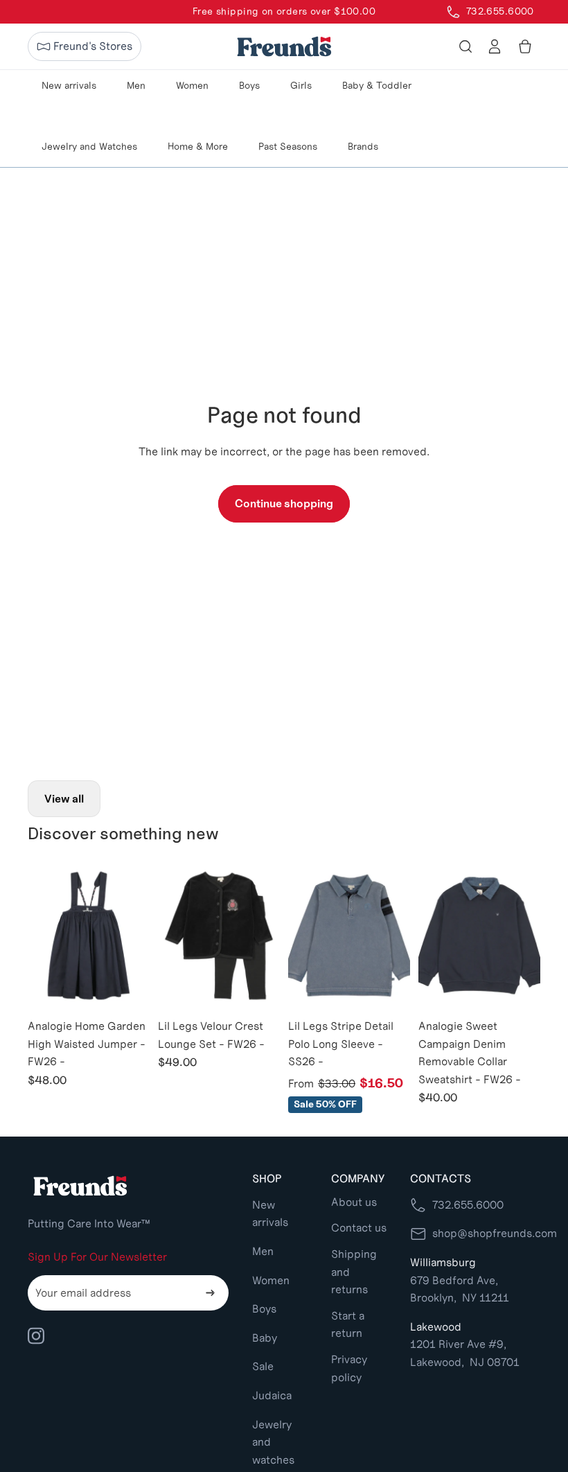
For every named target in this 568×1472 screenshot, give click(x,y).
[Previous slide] (38, 935)
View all (64, 798)
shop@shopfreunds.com (494, 1233)
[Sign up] (210, 1293)
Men (263, 1251)
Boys (264, 1308)
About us (354, 1202)
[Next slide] (139, 935)
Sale (263, 1366)
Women (271, 1280)
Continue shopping (284, 503)
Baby (264, 1337)
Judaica (272, 1395)
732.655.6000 (468, 1204)
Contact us (359, 1227)
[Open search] (465, 46)
